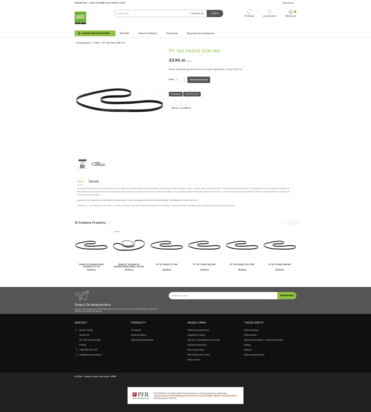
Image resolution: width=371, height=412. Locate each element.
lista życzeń (191, 94)
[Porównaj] (88, 245)
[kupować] (82, 245)
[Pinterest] (185, 102)
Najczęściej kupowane (142, 340)
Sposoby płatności (197, 345)
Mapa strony (194, 359)
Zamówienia (250, 335)
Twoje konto (253, 322)
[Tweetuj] (178, 102)
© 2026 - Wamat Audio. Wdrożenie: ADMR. (96, 376)
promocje (172, 33)
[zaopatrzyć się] (233, 245)
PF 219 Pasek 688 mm (280, 264)
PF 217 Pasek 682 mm (204, 264)
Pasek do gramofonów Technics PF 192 (91, 265)
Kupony (248, 350)
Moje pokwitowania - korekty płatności (263, 340)
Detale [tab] (94, 181)
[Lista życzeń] (99, 245)
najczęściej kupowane (200, 33)
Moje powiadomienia (254, 355)
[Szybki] (94, 245)
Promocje (136, 330)
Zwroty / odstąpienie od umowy (204, 340)
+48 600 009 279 (88, 350)
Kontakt (124, 33)
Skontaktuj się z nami (199, 355)
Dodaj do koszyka (199, 79)
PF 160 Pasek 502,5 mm (242, 264)
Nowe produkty (148, 33)
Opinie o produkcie (181, 108)
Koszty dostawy (196, 350)
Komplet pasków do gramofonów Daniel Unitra (129, 265)
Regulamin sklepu (196, 335)
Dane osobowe (251, 330)
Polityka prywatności (198, 330)
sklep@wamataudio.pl (90, 355)
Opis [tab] (80, 181)
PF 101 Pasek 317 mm (166, 264)
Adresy (247, 345)
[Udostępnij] (172, 102)
